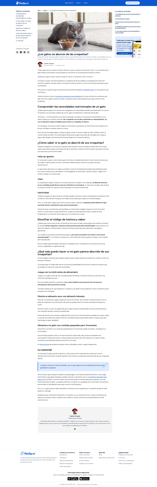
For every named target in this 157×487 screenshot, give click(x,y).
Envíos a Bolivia (84, 460)
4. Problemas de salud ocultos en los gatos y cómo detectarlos (128, 27)
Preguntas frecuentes (125, 455)
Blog (39, 10)
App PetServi (69, 3)
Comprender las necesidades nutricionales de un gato (24, 16)
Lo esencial (19, 40)
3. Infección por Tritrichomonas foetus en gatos (127, 22)
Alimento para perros (66, 460)
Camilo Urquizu (75, 416)
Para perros (63, 455)
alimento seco (89, 90)
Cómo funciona (84, 455)
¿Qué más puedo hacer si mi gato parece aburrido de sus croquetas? (24, 35)
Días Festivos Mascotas (106, 458)
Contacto (121, 458)
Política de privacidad (125, 463)
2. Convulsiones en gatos (122, 19)
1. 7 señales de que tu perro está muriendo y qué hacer (127, 15)
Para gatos (63, 458)
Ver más (25, 43)
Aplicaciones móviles (86, 458)
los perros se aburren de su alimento (68, 96)
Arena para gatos (65, 466)
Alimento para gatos (66, 463)
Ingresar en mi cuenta (86, 463)
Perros (78, 3)
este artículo (44, 344)
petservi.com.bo (132, 3)
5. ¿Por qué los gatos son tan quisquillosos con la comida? (127, 32)
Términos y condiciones (126, 460)
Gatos (85, 3)
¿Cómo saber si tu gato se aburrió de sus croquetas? (23, 23)
